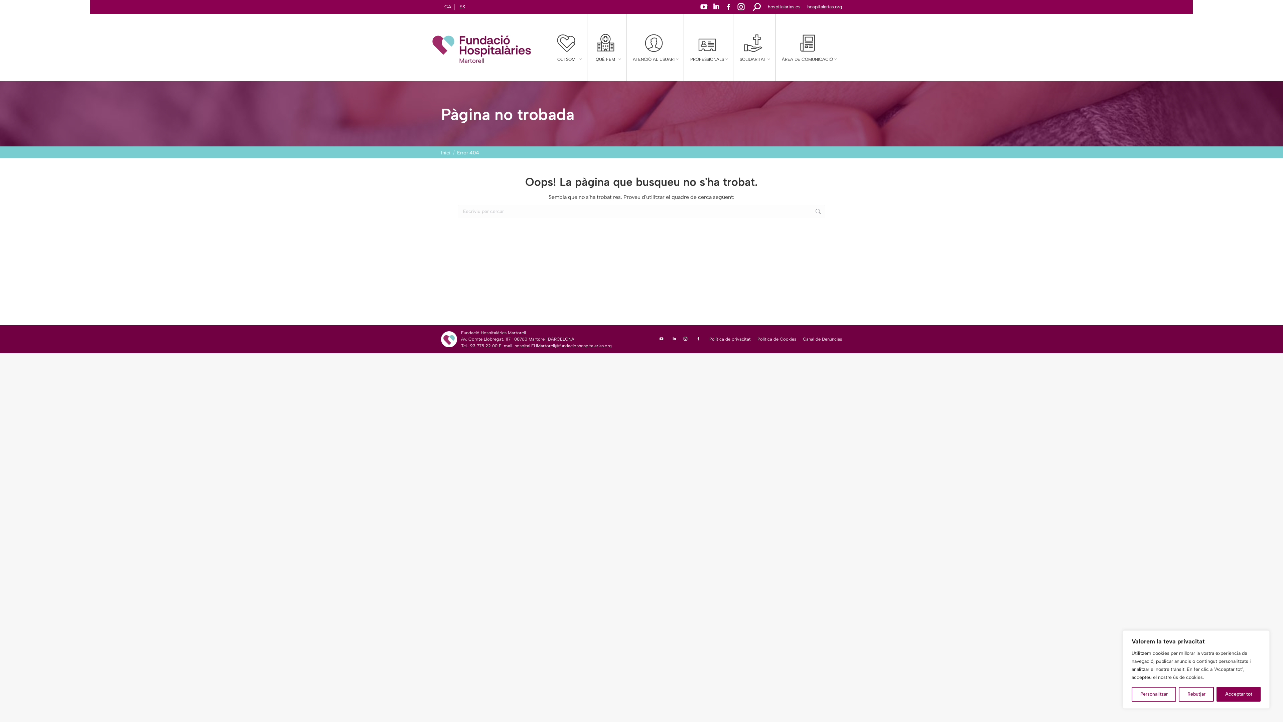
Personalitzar (1154, 694)
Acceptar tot (1238, 694)
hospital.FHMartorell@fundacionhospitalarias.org (563, 345)
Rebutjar (1196, 694)
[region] (1196, 669)
